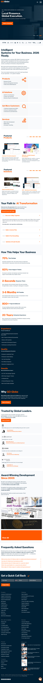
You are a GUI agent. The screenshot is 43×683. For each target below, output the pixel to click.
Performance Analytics (26, 612)
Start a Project (6, 402)
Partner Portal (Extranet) (5, 599)
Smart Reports (24, 610)
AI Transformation (26, 203)
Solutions (8, 171)
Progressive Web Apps (26, 630)
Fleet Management (4, 608)
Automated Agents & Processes (28, 596)
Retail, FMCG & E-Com (5, 652)
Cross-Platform (24, 632)
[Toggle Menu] (40, 2)
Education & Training (5, 654)
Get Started (3, 668)
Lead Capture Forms (5, 630)
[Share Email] (10, 679)
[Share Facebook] (3, 679)
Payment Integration (25, 603)
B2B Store (3, 612)
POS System (3, 613)
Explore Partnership (31, 674)
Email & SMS (24, 606)
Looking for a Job (30, 678)
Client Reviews (4, 664)
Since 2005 (8, 478)
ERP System (3, 601)
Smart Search (24, 599)
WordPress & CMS (25, 627)
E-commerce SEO (4, 625)
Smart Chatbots (25, 594)
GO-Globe (12, 391)
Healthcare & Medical (5, 656)
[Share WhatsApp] (7, 679)
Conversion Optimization (5, 632)
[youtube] (6, 679)
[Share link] (8, 679)
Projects (2, 662)
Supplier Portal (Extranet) (6, 596)
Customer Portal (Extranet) (6, 594)
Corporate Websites (25, 621)
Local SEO (3, 623)
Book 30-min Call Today (8, 211)
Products (8, 138)
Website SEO (3, 621)
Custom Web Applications (26, 623)
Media (2, 666)
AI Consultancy (24, 597)
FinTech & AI (3, 643)
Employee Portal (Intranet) (6, 597)
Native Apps (24, 629)
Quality (4, 349)
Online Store (3, 610)
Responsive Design (25, 625)
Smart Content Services (5, 629)
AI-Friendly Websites (5, 627)
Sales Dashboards (25, 608)
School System (4, 606)
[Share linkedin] (2, 679)
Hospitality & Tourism (5, 649)
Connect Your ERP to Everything (28, 601)
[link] (11, 152)
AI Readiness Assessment (26, 636)
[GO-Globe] (5, 2)
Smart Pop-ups (4, 634)
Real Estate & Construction (6, 645)
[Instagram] (4, 679)
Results (4, 368)
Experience (6, 329)
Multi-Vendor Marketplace (6, 615)
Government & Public (5, 647)
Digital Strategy (24, 634)
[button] (28, 170)
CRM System (3, 603)
